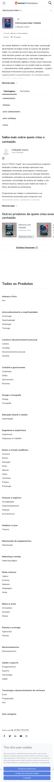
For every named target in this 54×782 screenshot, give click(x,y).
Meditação (6, 324)
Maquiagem (7, 588)
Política (5, 482)
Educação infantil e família (15, 414)
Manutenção (7, 545)
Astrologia (6, 316)
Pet (3, 300)
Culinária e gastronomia (13, 367)
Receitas (6, 383)
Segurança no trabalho (12, 438)
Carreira (5, 343)
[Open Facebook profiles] (4, 736)
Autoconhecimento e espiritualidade (20, 312)
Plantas (5, 635)
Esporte (5, 670)
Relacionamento (9, 651)
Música (5, 616)
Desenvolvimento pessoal (13, 352)
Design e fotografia (11, 395)
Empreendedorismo (10, 505)
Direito (5, 458)
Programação (8, 698)
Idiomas (5, 470)
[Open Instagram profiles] (26, 736)
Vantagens (9, 91)
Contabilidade (8, 501)
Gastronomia (7, 379)
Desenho (6, 612)
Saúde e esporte (10, 662)
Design (5, 399)
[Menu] (4, 3)
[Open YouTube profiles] (21, 736)
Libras (4, 474)
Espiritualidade (8, 320)
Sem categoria (9, 714)
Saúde (5, 678)
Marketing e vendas (11, 556)
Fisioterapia (7, 674)
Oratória (5, 356)
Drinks (5, 375)
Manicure (6, 584)
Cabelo (5, 576)
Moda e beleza (9, 572)
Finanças (5, 509)
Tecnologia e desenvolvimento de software (23, 690)
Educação (6, 462)
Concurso (6, 454)
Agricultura (7, 631)
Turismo (5, 529)
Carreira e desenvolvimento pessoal (19, 339)
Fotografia (6, 403)
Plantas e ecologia (11, 627)
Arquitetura (7, 434)
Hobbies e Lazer (10, 525)
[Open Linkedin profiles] (15, 736)
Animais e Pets (9, 296)
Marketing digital (9, 560)
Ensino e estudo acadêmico (15, 450)
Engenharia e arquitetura (14, 430)
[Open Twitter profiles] (10, 736)
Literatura (6, 478)
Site (4, 702)
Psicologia (6, 486)
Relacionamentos (10, 647)
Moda (4, 592)
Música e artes (9, 604)
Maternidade (7, 418)
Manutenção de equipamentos (16, 541)
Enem (4, 466)
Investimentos (8, 513)
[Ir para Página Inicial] (26, 3)
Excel (4, 694)
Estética (5, 580)
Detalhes (25, 91)
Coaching (6, 347)
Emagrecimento (9, 666)
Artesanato (7, 608)
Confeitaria (6, 371)
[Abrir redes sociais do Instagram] (3, 159)
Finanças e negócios (11, 497)
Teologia (6, 328)
